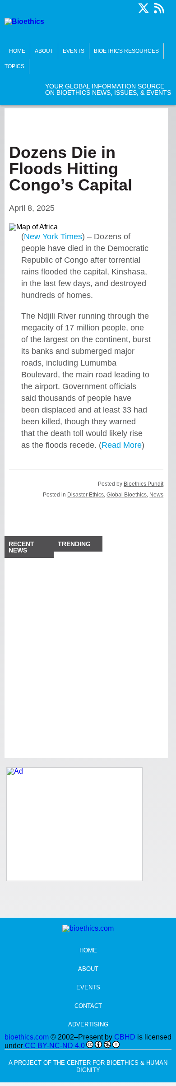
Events (73, 51)
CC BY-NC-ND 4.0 (55, 1045)
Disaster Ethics (85, 495)
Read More (122, 445)
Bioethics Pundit (143, 484)
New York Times (53, 236)
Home (17, 51)
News (156, 495)
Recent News (21, 547)
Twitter (143, 8)
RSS (159, 8)
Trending (74, 544)
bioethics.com (27, 1037)
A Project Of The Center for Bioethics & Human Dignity (88, 1066)
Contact (88, 1005)
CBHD (124, 1037)
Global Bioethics (127, 495)
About (44, 51)
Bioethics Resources (126, 51)
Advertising (88, 1024)
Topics (14, 66)
